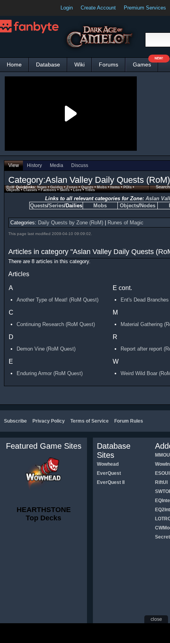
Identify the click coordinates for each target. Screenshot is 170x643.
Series (56, 206)
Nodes (147, 206)
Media (56, 165)
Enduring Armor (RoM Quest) (50, 373)
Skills (65, 190)
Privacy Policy (48, 421)
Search (163, 186)
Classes (30, 190)
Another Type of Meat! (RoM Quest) (57, 300)
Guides (56, 187)
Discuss (79, 165)
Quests (87, 187)
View (13, 165)
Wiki (79, 64)
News (42, 187)
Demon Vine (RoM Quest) (46, 349)
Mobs (102, 187)
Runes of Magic (126, 223)
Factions (48, 190)
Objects (13, 190)
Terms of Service (89, 421)
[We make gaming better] (25, 8)
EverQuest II (111, 482)
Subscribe (15, 421)
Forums (108, 64)
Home (14, 64)
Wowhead (108, 464)
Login (66, 8)
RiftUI (161, 482)
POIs (127, 187)
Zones (71, 187)
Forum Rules (128, 421)
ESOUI (162, 473)
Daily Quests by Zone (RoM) (70, 223)
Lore (77, 190)
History (34, 165)
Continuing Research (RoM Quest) (56, 324)
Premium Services (145, 8)
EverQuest (109, 473)
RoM (10, 187)
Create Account (98, 8)
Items (115, 187)
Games (145, 63)
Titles (90, 190)
